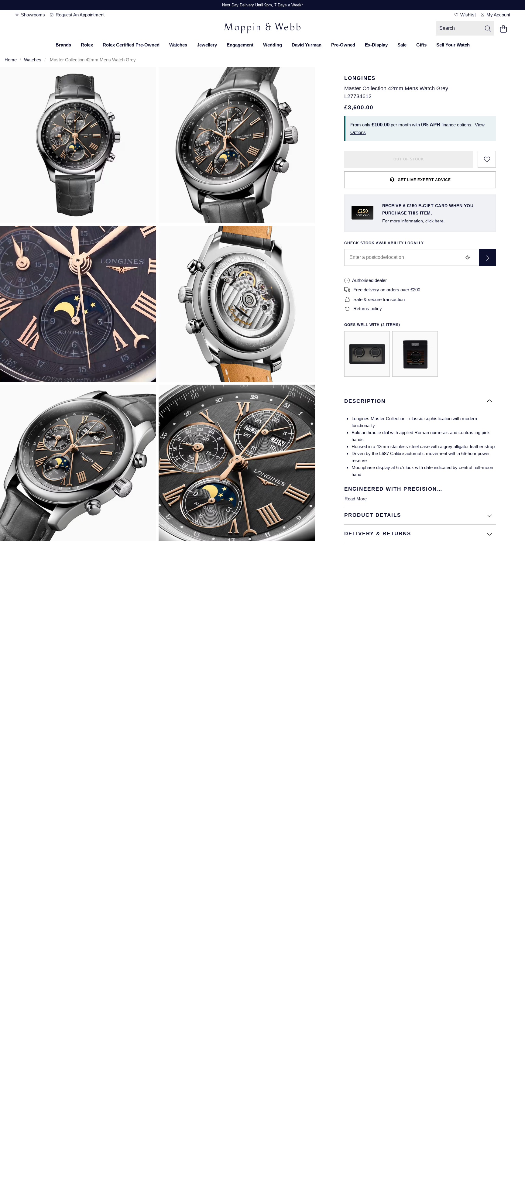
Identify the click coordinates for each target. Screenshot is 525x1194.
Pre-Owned (343, 44)
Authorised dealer (369, 280)
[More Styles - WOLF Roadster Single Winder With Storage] (415, 354)
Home (11, 59)
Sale (402, 44)
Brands (63, 44)
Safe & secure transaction (379, 299)
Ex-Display (376, 44)
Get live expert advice (424, 180)
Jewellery (207, 44)
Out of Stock (408, 159)
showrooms (32, 14)
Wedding (272, 44)
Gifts (421, 44)
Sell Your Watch (453, 44)
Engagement (240, 44)
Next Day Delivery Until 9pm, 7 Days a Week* (262, 5)
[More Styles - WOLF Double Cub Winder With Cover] (367, 354)
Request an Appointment (79, 14)
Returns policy (367, 308)
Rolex (87, 44)
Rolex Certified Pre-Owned (131, 44)
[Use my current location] (467, 257)
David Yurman (306, 44)
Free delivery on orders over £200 (386, 289)
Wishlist (467, 14)
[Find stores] (487, 257)
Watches (178, 44)
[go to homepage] (262, 29)
